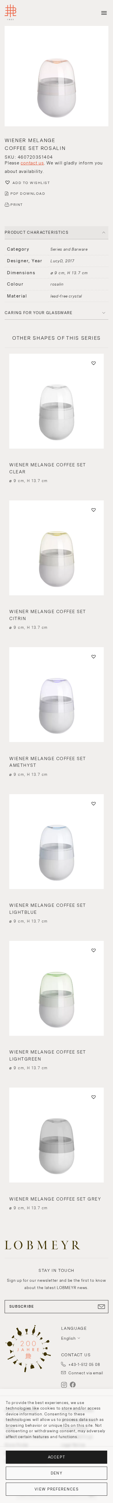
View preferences (56, 1489)
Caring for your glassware (39, 313)
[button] (56, 77)
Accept (56, 1457)
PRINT (16, 205)
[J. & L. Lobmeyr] (10, 13)
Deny (56, 1473)
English (68, 1338)
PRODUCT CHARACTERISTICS (36, 232)
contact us (32, 163)
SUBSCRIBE (21, 1306)
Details (56, 470)
